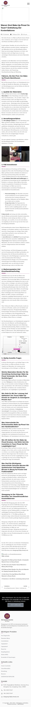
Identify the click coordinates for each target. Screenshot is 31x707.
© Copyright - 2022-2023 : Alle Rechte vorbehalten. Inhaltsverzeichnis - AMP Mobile (15, 703)
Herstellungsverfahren (9, 120)
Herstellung (4, 671)
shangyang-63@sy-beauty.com (20, 550)
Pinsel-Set (3, 649)
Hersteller (23, 484)
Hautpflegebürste (5, 651)
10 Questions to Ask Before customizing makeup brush (15, 578)
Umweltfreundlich (5, 668)
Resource (9, 13)
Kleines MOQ (4, 654)
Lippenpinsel (4, 646)
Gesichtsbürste (4, 641)
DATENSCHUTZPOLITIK (7, 676)
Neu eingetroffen (5, 635)
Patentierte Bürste (5, 638)
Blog (13, 13)
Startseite (4, 13)
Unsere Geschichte (5, 665)
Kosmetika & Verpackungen (8, 657)
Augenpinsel (4, 643)
